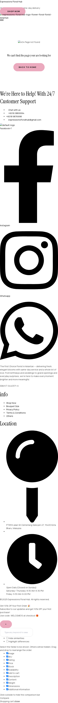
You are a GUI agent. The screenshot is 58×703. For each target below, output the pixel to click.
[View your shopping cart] (1, 22)
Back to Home (28, 67)
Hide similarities (16, 638)
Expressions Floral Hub (11, 1)
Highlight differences (18, 641)
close (17, 701)
